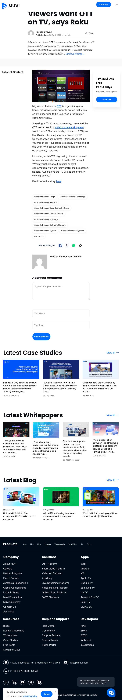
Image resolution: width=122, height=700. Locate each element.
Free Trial (103, 4)
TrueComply (59, 544)
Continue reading (75, 53)
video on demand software (46, 219)
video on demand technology (72, 197)
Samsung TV (88, 587)
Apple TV (86, 578)
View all (111, 352)
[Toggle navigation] (117, 4)
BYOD (84, 635)
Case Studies (10, 640)
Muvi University (12, 601)
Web (83, 563)
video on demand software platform (50, 225)
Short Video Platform (53, 568)
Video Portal (49, 644)
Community (48, 630)
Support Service (51, 635)
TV (82, 544)
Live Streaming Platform (55, 582)
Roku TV (85, 601)
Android (85, 568)
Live (32, 544)
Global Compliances (14, 587)
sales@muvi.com (78, 662)
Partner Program (12, 573)
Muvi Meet (72, 544)
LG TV (84, 592)
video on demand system (69, 127)
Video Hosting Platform (55, 587)
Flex (39, 544)
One (25, 544)
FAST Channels (50, 597)
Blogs (6, 625)
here (58, 181)
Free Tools (9, 644)
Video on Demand (52, 573)
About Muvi (9, 563)
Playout (47, 544)
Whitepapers (10, 635)
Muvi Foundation (12, 597)
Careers (7, 568)
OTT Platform (49, 563)
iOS (83, 573)
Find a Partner (11, 578)
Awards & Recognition (15, 582)
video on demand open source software (51, 208)
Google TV (87, 582)
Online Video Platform (54, 592)
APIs (83, 625)
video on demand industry (45, 202)
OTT (59, 106)
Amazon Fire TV (90, 597)
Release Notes (50, 640)
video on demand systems (72, 231)
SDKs (84, 630)
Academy (47, 578)
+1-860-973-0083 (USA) (24, 670)
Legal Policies (11, 592)
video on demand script (44, 197)
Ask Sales (8, 611)
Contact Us (9, 606)
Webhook (86, 640)
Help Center (48, 625)
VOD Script (39, 236)
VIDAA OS (86, 606)
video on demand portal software (48, 214)
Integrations (87, 644)
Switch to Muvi (11, 649)
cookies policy (30, 696)
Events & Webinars (13, 630)
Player (89, 544)
